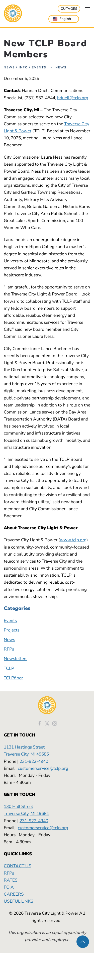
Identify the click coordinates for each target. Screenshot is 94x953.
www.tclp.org (73, 540)
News (9, 640)
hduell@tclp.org (72, 98)
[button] (87, 7)
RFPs (9, 649)
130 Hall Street (18, 806)
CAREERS (14, 894)
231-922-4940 (34, 761)
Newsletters (15, 659)
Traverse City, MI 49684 (26, 813)
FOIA (9, 887)
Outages (69, 9)
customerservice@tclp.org (43, 768)
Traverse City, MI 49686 (26, 754)
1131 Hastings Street (24, 747)
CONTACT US (17, 866)
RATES (11, 880)
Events (10, 620)
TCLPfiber (13, 678)
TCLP (9, 668)
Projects (11, 630)
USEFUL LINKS (18, 901)
